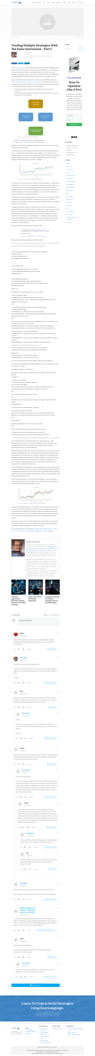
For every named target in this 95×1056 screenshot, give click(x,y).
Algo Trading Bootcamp (74, 1034)
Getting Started (70, 154)
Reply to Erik (53, 869)
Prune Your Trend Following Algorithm (34, 599)
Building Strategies (58, 1028)
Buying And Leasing (71, 147)
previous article (19, 68)
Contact (27, 1033)
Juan (67, 208)
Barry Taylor (69, 166)
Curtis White (69, 214)
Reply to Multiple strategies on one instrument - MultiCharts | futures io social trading (48, 930)
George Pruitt (69, 178)
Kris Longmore (69, 196)
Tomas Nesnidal (70, 184)
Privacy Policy (29, 1029)
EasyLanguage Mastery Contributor (72, 218)
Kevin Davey (23, 658)
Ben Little (68, 222)
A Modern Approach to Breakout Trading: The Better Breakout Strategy (18, 601)
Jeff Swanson (69, 169)
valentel (68, 163)
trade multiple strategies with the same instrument (26, 82)
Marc (67, 193)
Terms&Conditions (30, 1031)
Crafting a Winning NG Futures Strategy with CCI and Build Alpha (52, 600)
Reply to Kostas (52, 764)
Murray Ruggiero (70, 187)
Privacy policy (54, 1047)
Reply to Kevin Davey (51, 682)
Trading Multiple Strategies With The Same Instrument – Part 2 (34, 47)
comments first (55, 615)
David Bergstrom (70, 211)
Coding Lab (69, 150)
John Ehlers (69, 202)
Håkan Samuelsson (71, 175)
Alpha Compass (72, 1032)
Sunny (67, 172)
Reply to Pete (53, 707)
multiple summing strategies (26, 142)
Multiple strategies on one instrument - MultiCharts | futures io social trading (28, 910)
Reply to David (53, 957)
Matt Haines (69, 190)
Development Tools (71, 152)
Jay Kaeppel (69, 205)
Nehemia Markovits (71, 181)
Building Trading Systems (72, 145)
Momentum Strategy (41, 236)
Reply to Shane (52, 649)
